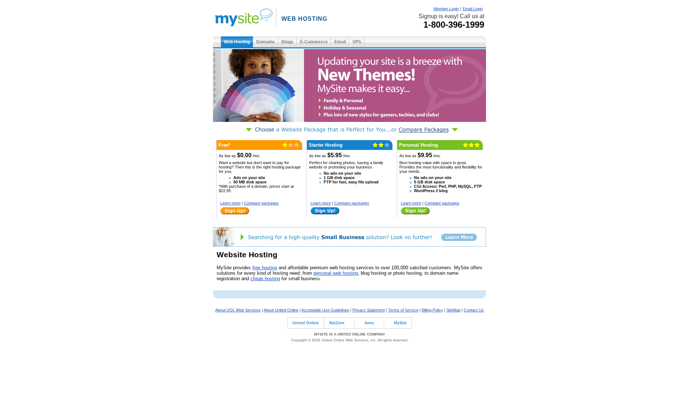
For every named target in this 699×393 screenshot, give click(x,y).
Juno (369, 323)
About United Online (281, 310)
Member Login (446, 9)
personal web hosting (335, 273)
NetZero (336, 323)
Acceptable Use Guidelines (325, 310)
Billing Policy (432, 310)
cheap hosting (265, 278)
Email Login (473, 9)
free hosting (264, 267)
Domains (265, 41)
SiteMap (453, 310)
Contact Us (474, 310)
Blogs (287, 41)
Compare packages (261, 203)
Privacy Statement (368, 310)
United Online (305, 323)
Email (340, 41)
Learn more (230, 203)
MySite (400, 323)
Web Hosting (237, 41)
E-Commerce (314, 41)
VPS (356, 41)
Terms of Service (403, 310)
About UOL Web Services (238, 310)
